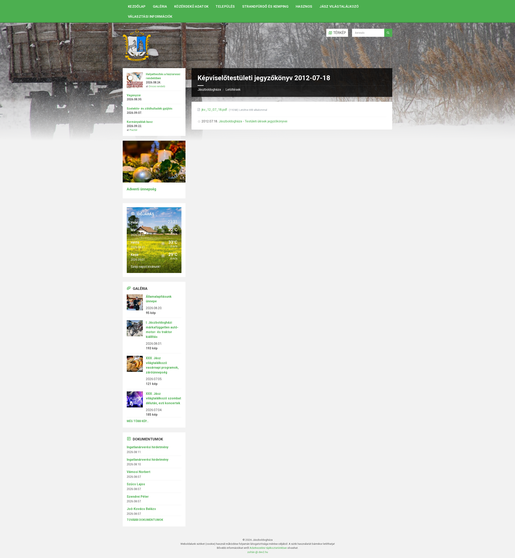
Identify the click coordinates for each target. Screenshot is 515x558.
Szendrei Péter (138, 497)
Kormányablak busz (140, 121)
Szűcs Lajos (136, 484)
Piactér (133, 130)
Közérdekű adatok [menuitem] (191, 6)
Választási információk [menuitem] (150, 16)
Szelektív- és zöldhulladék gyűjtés (149, 108)
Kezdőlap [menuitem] (137, 6)
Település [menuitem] (225, 6)
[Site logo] (137, 60)
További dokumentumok (145, 519)
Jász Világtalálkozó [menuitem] (339, 6)
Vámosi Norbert (138, 472)
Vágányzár (134, 95)
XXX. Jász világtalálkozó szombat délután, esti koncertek (163, 398)
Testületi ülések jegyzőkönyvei (266, 121)
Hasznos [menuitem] (304, 6)
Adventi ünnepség (141, 189)
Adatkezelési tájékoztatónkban (268, 547)
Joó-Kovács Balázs (141, 509)
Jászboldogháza (209, 89)
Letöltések (233, 89)
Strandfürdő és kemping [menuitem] (265, 6)
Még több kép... (138, 421)
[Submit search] (388, 33)
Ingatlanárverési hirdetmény (147, 447)
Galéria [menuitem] (160, 6)
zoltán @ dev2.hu (257, 552)
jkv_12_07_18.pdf (215, 110)
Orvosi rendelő (157, 86)
